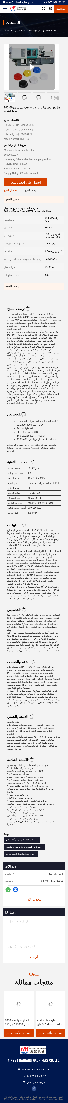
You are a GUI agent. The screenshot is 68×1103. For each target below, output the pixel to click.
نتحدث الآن (34, 899)
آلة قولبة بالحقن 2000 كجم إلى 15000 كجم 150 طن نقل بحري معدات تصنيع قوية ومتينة (18, 1022)
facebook (34, 1088)
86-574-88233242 (55, 2)
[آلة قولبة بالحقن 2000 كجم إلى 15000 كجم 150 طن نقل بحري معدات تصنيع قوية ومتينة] (18, 1004)
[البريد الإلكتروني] (15, 890)
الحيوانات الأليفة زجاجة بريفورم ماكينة (24, 846)
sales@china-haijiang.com (20, 2)
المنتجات (6, 30)
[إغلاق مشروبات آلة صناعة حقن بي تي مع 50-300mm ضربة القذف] (32, 67)
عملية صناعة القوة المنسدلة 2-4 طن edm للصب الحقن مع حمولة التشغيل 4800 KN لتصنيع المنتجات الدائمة (49, 1022)
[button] (57, 98)
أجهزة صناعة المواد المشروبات (20, 854)
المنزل (17, 30)
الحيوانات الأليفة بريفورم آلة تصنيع (22, 839)
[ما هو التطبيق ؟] (8, 890)
